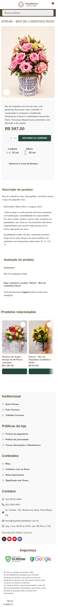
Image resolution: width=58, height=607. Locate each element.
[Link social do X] (12, 170)
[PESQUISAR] (50, 13)
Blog (8, 463)
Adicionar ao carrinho (34, 138)
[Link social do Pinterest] (19, 170)
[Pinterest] (14, 539)
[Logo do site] (28, 4)
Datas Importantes (15, 475)
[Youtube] (9, 539)
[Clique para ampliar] (6, 92)
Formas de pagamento (17, 434)
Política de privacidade (17, 439)
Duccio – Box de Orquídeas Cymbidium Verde (40, 360)
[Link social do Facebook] (8, 170)
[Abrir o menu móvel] (3, 4)
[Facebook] (20, 539)
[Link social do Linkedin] (22, 170)
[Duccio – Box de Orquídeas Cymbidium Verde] (41, 337)
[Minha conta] (46, 4)
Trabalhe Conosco (15, 415)
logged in (26, 292)
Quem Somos (12, 404)
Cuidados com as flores (18, 469)
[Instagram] (4, 539)
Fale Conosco (13, 409)
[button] (14, 371)
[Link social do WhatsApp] (26, 170)
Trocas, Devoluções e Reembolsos (23, 445)
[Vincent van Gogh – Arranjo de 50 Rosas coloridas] (14, 337)
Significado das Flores (17, 480)
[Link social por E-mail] (15, 170)
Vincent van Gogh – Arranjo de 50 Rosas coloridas (12, 360)
